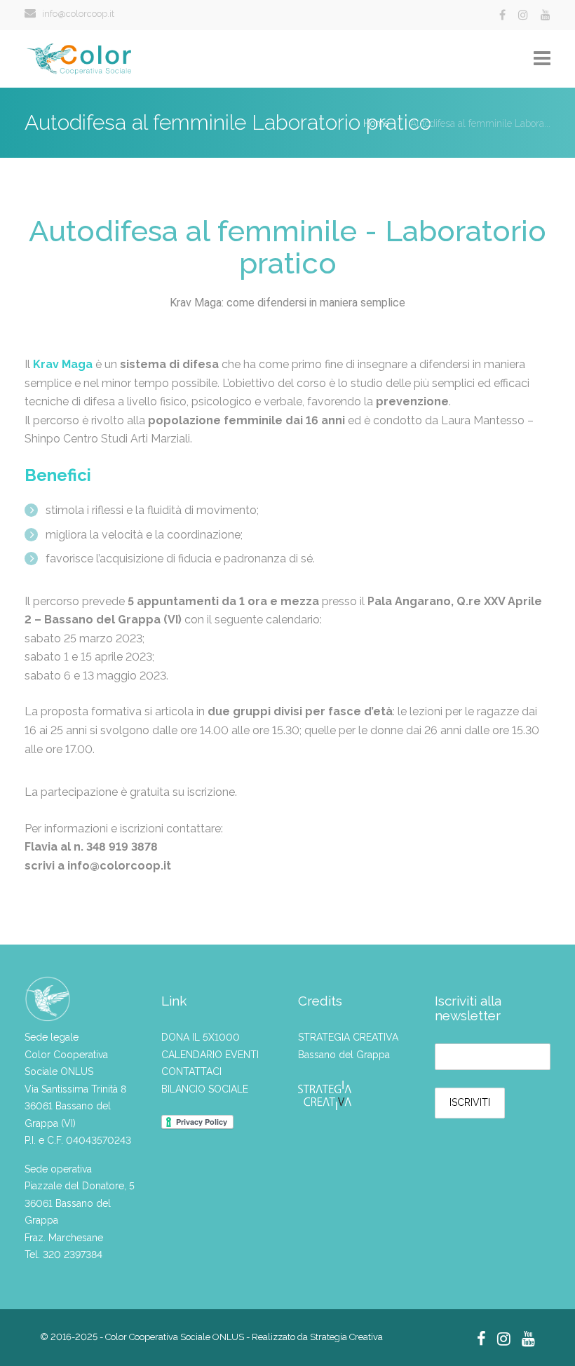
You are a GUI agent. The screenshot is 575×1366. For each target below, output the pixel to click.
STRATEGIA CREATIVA (348, 1037)
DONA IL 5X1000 (200, 1037)
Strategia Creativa (346, 1337)
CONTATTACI (191, 1071)
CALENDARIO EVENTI (210, 1054)
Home (376, 123)
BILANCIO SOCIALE (204, 1089)
